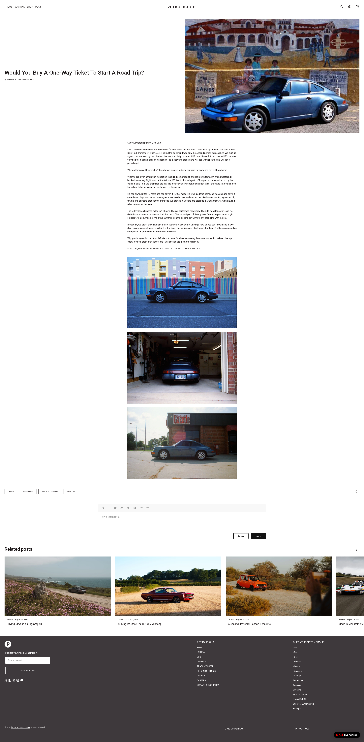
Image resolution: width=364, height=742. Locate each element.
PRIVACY (201, 676)
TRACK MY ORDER (205, 666)
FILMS (9, 6)
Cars (295, 647)
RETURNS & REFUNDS (206, 671)
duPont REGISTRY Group (20, 727)
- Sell (295, 657)
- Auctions (297, 671)
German (11, 491)
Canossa (297, 685)
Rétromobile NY (300, 694)
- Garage (297, 676)
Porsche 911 (28, 491)
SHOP (30, 6)
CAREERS (201, 680)
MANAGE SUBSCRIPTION (208, 685)
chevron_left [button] (351, 550)
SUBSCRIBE (27, 670)
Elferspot (297, 708)
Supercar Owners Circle (303, 704)
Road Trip (71, 491)
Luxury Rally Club (300, 699)
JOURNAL (20, 6)
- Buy (295, 652)
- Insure (296, 666)
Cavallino (297, 690)
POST (38, 6)
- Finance (297, 661)
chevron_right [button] (356, 550)
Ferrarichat (298, 680)
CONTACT (201, 661)
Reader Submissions (50, 491)
